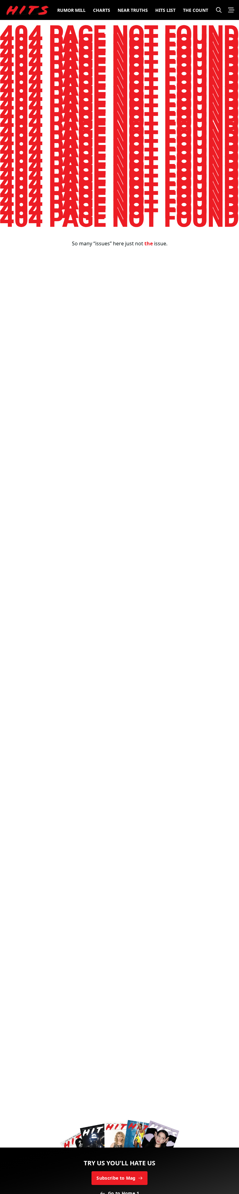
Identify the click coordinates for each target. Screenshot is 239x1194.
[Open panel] (231, 10)
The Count (195, 10)
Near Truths (133, 10)
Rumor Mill (71, 10)
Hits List (165, 10)
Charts (101, 10)
